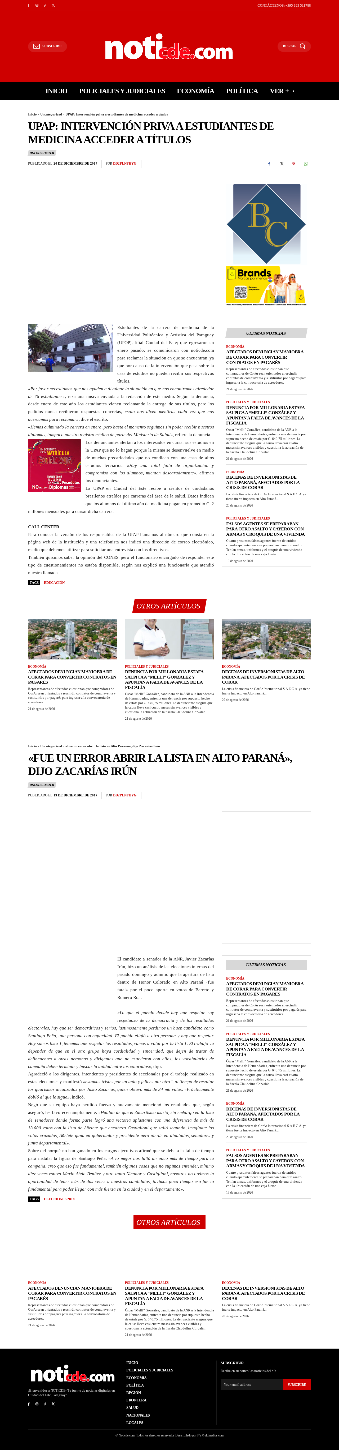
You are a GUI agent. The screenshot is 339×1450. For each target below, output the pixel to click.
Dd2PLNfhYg (124, 163)
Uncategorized (51, 114)
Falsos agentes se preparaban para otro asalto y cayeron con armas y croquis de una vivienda (265, 529)
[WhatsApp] (305, 164)
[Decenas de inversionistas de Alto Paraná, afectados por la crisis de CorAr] (266, 639)
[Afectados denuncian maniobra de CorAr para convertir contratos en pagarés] (72, 639)
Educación (54, 583)
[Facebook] (29, 5)
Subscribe (297, 1385)
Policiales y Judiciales (248, 402)
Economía (235, 347)
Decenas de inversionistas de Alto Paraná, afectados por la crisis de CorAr (263, 482)
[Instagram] (37, 5)
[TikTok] (45, 5)
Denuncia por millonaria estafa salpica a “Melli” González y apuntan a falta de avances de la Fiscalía (265, 415)
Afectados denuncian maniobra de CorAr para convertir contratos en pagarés (265, 357)
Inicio (32, 114)
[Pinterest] (293, 164)
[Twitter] (53, 5)
